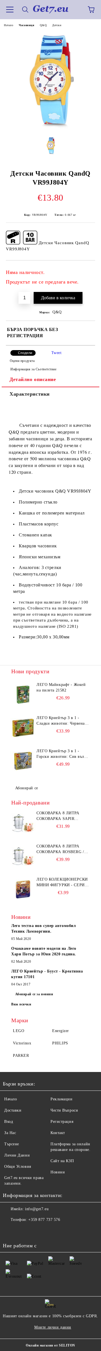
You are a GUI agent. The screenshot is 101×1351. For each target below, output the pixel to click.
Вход (8, 1121)
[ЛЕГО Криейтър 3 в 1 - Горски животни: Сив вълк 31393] (23, 761)
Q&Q (43, 25)
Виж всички (21, 1004)
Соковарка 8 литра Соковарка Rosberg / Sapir (60, 849)
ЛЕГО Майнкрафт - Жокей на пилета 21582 (61, 687)
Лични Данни (17, 1155)
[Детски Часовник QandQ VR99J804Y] (50, 128)
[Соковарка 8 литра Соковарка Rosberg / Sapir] (23, 856)
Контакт (57, 1133)
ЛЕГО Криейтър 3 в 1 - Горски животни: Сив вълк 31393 (61, 754)
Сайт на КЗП (62, 1161)
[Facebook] (10, 1231)
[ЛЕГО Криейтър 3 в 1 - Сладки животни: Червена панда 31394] (23, 727)
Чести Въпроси (64, 1110)
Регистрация (61, 1121)
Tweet (56, 353)
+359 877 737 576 (44, 1220)
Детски (56, 25)
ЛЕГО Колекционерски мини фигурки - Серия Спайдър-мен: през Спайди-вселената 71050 (62, 882)
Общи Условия (17, 1166)
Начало (8, 25)
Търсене (11, 1144)
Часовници (26, 25)
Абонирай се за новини (34, 994)
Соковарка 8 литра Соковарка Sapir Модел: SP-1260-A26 (57, 816)
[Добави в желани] (87, 269)
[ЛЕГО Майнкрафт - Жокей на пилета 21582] (23, 694)
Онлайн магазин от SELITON (50, 1345)
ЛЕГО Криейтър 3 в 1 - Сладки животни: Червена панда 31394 (60, 721)
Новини (57, 1172)
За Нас (10, 1133)
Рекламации (61, 1099)
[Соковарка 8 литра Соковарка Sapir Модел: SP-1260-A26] (23, 823)
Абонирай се (26, 788)
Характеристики (30, 394)
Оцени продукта (22, 361)
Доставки (12, 1110)
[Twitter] (22, 1231)
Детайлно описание (33, 379)
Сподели (25, 353)
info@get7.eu (37, 1209)
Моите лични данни (52, 1327)
